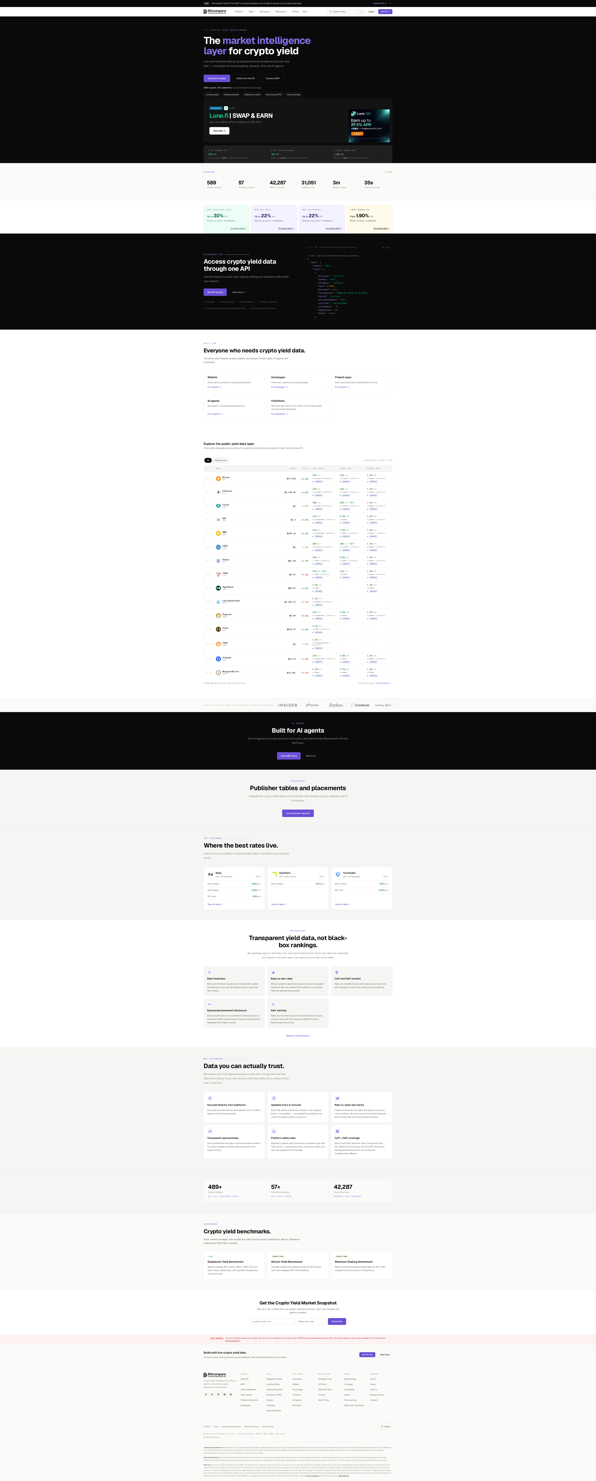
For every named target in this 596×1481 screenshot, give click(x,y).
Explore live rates (217, 78)
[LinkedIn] (218, 1394)
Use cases (264, 11)
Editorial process (251, 1426)
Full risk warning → (232, 1341)
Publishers (297, 1379)
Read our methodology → (298, 1035)
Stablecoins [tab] (220, 460)
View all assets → (384, 683)
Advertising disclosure (231, 1426)
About (373, 1379)
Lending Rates (273, 1384)
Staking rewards (231, 94)
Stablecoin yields (252, 94)
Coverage (348, 1384)
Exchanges (297, 1389)
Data (251, 11)
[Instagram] (230, 1394)
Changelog (349, 1389)
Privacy (207, 1426)
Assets (269, 1400)
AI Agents (297, 1400)
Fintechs (296, 1394)
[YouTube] (224, 1394)
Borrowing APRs (274, 94)
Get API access (215, 292)
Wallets (295, 1384)
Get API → (385, 11)
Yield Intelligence (248, 1389)
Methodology (350, 1379)
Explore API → (379, 3)
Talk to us (311, 755)
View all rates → (215, 904)
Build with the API (246, 78)
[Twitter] (206, 1394)
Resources (280, 11)
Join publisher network (298, 813)
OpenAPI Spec (325, 1389)
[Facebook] (212, 1394)
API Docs (322, 1384)
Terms (216, 1426)
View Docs (385, 1354)
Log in (371, 11)
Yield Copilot (246, 1394)
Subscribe (337, 1321)
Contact (373, 1400)
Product (238, 11)
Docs (304, 11)
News (373, 1384)
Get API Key (367, 1354)
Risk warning (350, 1400)
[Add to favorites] (207, 478)
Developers (246, 1405)
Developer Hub (325, 1379)
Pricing (295, 11)
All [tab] (208, 460)
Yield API (245, 1379)
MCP (243, 1384)
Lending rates (212, 94)
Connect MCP (273, 78)
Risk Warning (343, 1476)
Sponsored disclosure (354, 1405)
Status (347, 1394)
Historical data (293, 94)
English (387, 1426)
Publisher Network (249, 1400)
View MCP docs (289, 755)
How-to (373, 1389)
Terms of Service (312, 1476)
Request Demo (377, 1394)
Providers (270, 1405)
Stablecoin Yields (274, 1379)
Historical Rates (273, 1410)
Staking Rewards (274, 1389)
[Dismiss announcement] (390, 3)
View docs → (238, 292)
